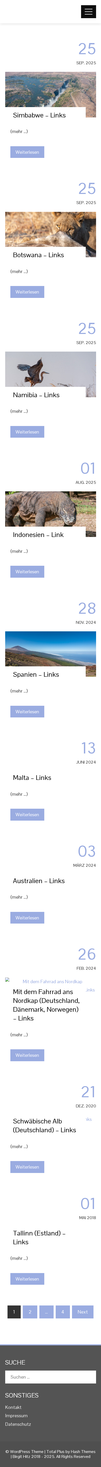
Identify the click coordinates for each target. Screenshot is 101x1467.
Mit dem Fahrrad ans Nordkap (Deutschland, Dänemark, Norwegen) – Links (46, 1004)
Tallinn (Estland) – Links (39, 1237)
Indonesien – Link (38, 534)
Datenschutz (18, 1424)
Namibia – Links (36, 394)
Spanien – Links (36, 674)
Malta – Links (32, 777)
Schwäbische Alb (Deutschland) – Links (44, 1125)
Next (83, 1312)
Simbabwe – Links (39, 115)
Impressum (16, 1416)
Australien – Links (39, 880)
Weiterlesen (27, 152)
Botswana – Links (38, 254)
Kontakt (13, 1407)
